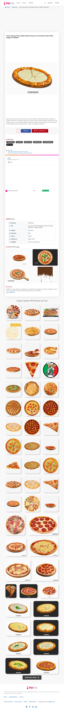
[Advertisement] (32, 21)
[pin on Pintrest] (19, 306)
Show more (10, 144)
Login (57, 2)
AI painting (14, 7)
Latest (18, 2)
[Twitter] (26, 707)
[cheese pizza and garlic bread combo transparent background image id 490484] (17, 608)
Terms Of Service (8, 701)
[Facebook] (29, 707)
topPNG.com (51, 701)
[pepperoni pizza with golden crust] (32, 427)
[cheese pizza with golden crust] (13, 427)
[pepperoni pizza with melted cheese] (13, 407)
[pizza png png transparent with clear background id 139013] (50, 331)
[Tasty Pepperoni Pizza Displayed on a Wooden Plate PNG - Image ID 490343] (18, 257)
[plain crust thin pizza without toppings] (32, 465)
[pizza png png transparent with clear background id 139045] (50, 350)
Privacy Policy (18, 701)
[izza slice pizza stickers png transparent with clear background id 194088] (32, 369)
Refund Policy (32, 701)
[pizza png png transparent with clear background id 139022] (32, 350)
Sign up (51, 2)
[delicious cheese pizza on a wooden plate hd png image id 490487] (45, 627)
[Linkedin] (36, 707)
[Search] (45, 3)
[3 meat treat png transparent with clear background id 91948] (50, 312)
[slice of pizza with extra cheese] (50, 503)
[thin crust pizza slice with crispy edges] (50, 427)
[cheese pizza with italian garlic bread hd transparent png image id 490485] (45, 608)
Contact (31, 2)
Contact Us (12, 292)
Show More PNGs (31, 677)
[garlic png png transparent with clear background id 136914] (32, 331)
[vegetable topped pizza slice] (15, 524)
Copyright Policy (13, 697)
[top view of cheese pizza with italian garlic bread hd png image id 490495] (17, 665)
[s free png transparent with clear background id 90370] (32, 312)
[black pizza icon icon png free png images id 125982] (13, 331)
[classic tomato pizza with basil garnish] (50, 446)
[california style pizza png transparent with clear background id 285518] (50, 388)
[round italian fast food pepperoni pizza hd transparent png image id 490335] (46, 570)
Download (46, 190)
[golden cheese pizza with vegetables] (13, 484)
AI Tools (24, 2)
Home (8, 7)
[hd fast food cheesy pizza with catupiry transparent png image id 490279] (18, 570)
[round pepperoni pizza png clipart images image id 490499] (45, 665)
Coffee (10, 162)
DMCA (25, 701)
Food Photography (48, 142)
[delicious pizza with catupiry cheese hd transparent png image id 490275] (44, 547)
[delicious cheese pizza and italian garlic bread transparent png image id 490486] (17, 627)
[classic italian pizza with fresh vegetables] (50, 465)
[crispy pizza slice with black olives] (13, 465)
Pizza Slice (19, 142)
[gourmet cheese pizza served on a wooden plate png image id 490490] (17, 646)
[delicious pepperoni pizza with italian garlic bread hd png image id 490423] (28, 591)
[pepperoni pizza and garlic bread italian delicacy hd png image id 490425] (49, 591)
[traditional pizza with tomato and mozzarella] (13, 446)
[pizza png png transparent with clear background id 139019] (13, 350)
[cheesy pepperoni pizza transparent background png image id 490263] (43, 524)
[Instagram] (33, 707)
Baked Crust (28, 142)
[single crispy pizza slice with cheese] (50, 484)
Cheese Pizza (10, 142)
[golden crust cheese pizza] (32, 484)
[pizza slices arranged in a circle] (32, 503)
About (5, 697)
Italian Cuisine (37, 142)
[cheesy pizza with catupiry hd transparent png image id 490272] (15, 547)
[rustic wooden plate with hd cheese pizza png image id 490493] (45, 646)
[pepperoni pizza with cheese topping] (32, 407)
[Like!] (18, 131)
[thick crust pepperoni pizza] (13, 503)
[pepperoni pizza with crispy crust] (50, 407)
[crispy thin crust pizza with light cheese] (32, 446)
